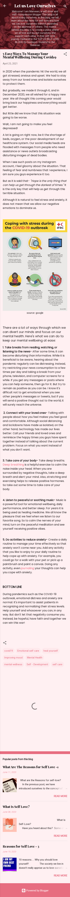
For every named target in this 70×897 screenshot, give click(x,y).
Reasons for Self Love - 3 (21, 846)
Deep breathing (13, 465)
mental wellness (13, 664)
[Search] (65, 7)
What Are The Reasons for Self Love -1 (30, 767)
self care (57, 664)
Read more (60, 796)
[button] (65, 54)
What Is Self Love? (16, 807)
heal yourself (50, 650)
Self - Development (37, 664)
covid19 (8, 650)
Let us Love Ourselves (35, 5)
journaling (27, 568)
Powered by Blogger (37, 890)
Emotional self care (28, 650)
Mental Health (34, 657)
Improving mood (13, 657)
